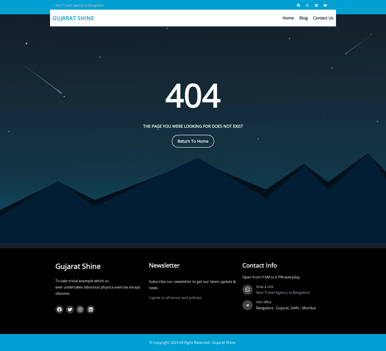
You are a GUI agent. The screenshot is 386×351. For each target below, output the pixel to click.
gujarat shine (73, 18)
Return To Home (193, 141)
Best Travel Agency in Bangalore (79, 5)
